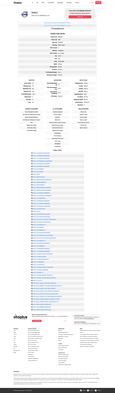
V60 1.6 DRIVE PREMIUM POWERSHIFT (42, 187)
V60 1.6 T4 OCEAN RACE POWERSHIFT (42, 195)
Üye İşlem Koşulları (62, 360)
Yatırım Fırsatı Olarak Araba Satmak (87, 346)
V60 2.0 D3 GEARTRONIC (39, 209)
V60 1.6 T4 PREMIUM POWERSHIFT (41, 201)
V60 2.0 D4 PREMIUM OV (39, 230)
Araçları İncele (37, 320)
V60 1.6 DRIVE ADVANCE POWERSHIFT (42, 179)
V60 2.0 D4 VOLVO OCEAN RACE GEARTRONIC (44, 238)
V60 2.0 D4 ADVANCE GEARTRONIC (42, 222)
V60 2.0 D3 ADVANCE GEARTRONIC (41, 206)
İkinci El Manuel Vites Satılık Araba (35, 338)
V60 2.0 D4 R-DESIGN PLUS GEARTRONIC (43, 235)
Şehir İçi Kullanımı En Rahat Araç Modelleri (88, 336)
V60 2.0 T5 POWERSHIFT (39, 246)
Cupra (15, 336)
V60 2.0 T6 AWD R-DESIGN (39, 256)
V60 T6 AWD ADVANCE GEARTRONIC (42, 304)
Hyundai (15, 346)
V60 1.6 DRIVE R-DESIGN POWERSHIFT (42, 190)
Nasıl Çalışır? (60, 338)
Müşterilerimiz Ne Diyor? (63, 336)
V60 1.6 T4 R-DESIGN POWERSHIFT (41, 203)
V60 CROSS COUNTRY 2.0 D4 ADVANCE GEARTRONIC (46, 291)
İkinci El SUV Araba (32, 344)
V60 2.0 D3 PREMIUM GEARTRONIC (41, 214)
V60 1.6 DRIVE (36, 174)
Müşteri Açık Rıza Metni (63, 356)
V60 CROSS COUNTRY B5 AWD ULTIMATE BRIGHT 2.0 (46, 301)
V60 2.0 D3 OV (36, 211)
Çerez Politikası (61, 362)
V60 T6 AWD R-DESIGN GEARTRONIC (42, 309)
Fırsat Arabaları (31, 356)
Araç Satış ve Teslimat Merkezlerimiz (65, 334)
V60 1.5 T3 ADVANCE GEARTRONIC (41, 153)
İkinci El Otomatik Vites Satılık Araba (35, 336)
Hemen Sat (80, 16)
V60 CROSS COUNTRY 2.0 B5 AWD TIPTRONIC (44, 288)
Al (32, 2)
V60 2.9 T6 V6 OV (37, 280)
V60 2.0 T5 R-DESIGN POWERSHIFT (41, 251)
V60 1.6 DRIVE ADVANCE (39, 177)
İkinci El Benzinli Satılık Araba (34, 332)
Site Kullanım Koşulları (62, 358)
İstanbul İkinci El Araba (32, 348)
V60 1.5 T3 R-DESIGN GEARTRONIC (41, 158)
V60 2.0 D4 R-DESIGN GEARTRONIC (41, 232)
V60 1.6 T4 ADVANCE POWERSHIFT (41, 193)
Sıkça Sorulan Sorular (88, 318)
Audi (15, 330)
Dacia (15, 338)
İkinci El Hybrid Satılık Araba (33, 334)
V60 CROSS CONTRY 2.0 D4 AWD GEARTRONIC (44, 283)
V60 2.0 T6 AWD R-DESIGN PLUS (41, 259)
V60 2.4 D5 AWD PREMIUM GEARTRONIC (43, 275)
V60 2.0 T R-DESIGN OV (39, 264)
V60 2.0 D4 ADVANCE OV (39, 224)
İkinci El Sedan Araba (32, 340)
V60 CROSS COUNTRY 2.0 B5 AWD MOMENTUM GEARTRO (47, 285)
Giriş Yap (98, 2)
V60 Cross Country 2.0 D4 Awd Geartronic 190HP (45, 293)
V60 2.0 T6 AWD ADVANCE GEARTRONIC (43, 254)
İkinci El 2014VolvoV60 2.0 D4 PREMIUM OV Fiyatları (57, 23)
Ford (15, 342)
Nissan (15, 352)
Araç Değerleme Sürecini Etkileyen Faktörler (89, 334)
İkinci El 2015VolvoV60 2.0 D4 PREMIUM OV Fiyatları (57, 25)
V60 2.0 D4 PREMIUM (38, 227)
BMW (15, 332)
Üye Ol (92, 2)
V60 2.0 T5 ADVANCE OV (39, 240)
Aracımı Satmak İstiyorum (63, 345)
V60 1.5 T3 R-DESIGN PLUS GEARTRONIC (43, 161)
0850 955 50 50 (77, 323)
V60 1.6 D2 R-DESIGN (38, 171)
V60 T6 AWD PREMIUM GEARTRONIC (42, 307)
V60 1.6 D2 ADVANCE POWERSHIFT (41, 163)
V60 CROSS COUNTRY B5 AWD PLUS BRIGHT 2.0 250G (46, 299)
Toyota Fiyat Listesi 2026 (33, 350)
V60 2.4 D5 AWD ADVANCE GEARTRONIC (43, 267)
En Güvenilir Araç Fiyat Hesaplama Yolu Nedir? (89, 340)
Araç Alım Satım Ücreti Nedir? (86, 344)
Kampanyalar (60, 2)
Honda (15, 344)
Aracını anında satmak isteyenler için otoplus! (89, 338)
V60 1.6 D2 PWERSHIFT (38, 169)
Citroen (15, 334)
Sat (37, 2)
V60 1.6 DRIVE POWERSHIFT (39, 182)
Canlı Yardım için (80, 322)
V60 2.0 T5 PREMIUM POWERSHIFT (41, 248)
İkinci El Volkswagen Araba (33, 346)
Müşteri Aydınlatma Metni (63, 354)
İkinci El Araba (31, 352)
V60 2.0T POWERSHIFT (38, 262)
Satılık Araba (30, 354)
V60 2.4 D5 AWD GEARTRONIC (40, 270)
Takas (43, 2)
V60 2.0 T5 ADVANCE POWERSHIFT (41, 243)
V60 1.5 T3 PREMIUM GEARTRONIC (41, 155)
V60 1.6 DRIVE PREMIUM (39, 185)
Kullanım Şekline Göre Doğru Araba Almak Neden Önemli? (90, 331)
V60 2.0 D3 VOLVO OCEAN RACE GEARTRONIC (44, 219)
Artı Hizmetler (51, 2)
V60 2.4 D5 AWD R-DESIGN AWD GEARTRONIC (44, 278)
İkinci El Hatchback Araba (33, 342)
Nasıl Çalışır (69, 2)
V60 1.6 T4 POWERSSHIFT (39, 198)
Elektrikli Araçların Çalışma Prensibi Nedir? (88, 342)
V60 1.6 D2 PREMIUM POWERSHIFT (41, 166)
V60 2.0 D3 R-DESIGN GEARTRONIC (41, 216)
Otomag (77, 2)
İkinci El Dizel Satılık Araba (33, 330)
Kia (14, 348)
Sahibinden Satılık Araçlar (33, 358)
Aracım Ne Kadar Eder (32, 360)
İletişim (59, 340)
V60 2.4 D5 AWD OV (38, 272)
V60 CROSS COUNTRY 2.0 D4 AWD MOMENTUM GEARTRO (47, 296)
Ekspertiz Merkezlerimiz (63, 332)
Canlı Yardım (60, 349)
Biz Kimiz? (60, 330)
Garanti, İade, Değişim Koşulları (64, 364)
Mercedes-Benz (17, 350)
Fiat (14, 340)
